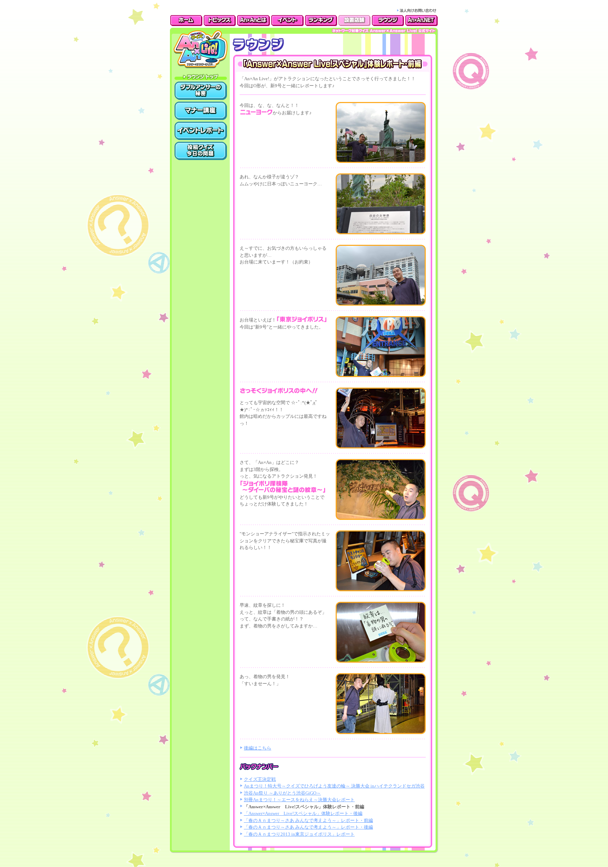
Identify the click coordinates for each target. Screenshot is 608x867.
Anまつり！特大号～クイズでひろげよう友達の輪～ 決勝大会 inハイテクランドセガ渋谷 (334, 786)
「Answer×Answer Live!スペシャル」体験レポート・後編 (303, 813)
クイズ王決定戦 (260, 779)
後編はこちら (257, 748)
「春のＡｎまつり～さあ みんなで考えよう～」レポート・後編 (308, 827)
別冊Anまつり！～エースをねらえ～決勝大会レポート (299, 799)
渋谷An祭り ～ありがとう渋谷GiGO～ (282, 793)
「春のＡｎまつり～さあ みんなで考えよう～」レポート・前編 (308, 820)
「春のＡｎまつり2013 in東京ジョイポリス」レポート (299, 834)
